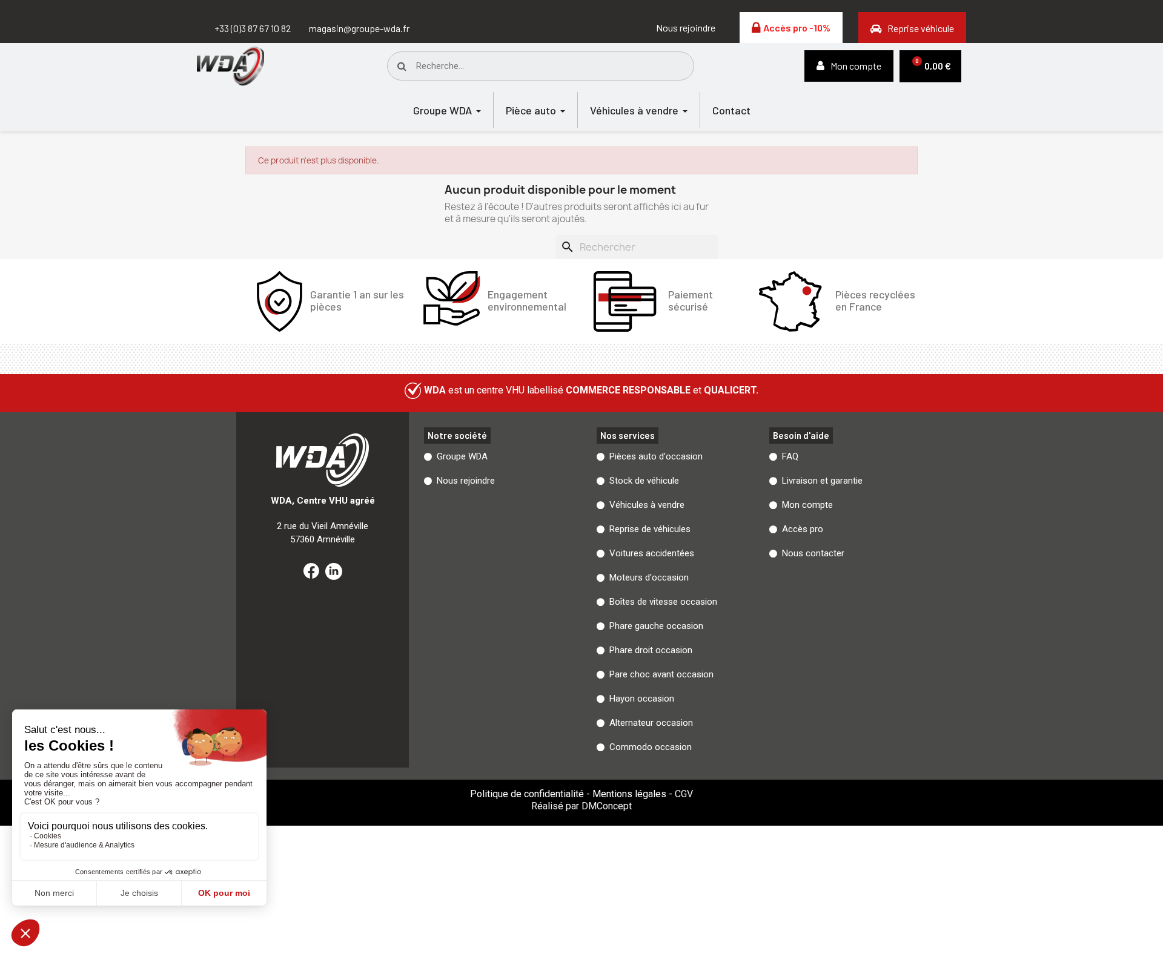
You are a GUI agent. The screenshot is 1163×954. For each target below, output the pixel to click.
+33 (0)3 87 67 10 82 (252, 28)
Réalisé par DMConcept (581, 806)
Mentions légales (629, 794)
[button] (685, 28)
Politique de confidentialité (527, 794)
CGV (684, 794)
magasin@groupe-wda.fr (359, 28)
